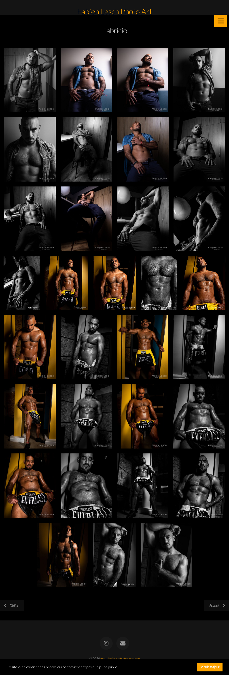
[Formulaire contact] (122, 643)
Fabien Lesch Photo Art (114, 11)
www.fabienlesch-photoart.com (120, 658)
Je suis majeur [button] (210, 667)
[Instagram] (106, 643)
